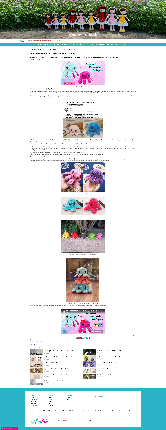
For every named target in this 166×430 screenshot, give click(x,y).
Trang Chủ (32, 49)
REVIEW (111, 44)
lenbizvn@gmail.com (64, 418)
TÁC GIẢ (96, 44)
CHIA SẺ (116, 44)
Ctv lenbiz (51, 405)
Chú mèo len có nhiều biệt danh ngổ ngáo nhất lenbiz (107, 362)
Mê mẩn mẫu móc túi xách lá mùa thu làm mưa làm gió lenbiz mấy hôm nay (58, 380)
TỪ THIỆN (68, 397)
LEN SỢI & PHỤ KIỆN (104, 44)
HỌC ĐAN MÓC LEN (61, 44)
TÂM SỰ (121, 44)
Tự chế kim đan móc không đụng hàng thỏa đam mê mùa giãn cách (110, 374)
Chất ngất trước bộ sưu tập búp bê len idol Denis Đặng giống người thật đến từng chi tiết (58, 351)
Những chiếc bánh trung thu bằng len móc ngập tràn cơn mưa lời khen (111, 368)
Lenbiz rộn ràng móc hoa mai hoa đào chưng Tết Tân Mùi (108, 356)
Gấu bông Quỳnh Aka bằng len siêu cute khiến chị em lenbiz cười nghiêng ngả (58, 357)
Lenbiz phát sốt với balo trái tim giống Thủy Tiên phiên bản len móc (110, 350)
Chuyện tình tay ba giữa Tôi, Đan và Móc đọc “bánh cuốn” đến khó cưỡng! (58, 374)
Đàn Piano (90, 420)
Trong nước (45, 49)
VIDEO (50, 403)
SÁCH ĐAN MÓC (89, 44)
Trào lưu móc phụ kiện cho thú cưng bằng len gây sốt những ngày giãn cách (58, 369)
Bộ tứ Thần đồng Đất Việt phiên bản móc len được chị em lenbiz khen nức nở (58, 363)
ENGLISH (126, 44)
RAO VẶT (50, 399)
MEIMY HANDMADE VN (43, 44)
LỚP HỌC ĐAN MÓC (80, 44)
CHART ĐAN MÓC (71, 44)
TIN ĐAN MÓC (52, 44)
